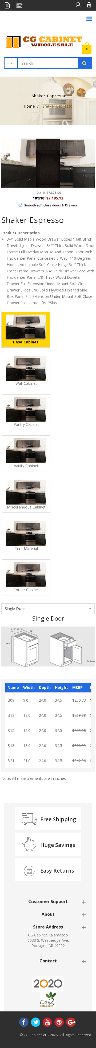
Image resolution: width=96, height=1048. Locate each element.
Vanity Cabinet (26, 465)
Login (89, 4)
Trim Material (26, 548)
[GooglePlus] (70, 1022)
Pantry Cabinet (26, 424)
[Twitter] (35, 1022)
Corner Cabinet (26, 589)
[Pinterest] (59, 1022)
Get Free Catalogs (7, 5)
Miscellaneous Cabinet (26, 507)
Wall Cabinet (26, 383)
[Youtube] (47, 1022)
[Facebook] (24, 1022)
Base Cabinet (25, 341)
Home (29, 106)
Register (78, 4)
